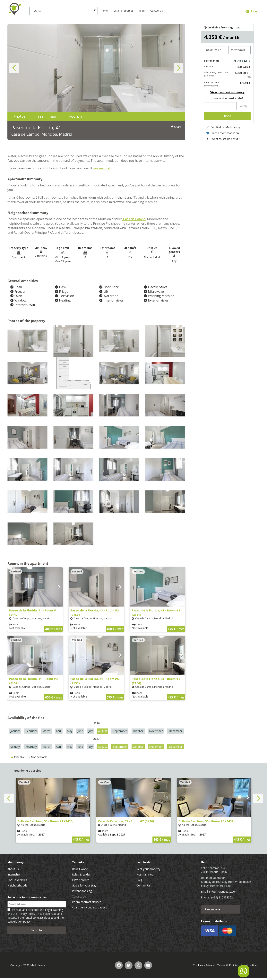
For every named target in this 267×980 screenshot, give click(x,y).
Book (227, 116)
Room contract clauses (86, 902)
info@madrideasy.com (223, 891)
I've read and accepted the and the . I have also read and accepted (35, 915)
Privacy (210, 965)
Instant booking (82, 891)
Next (178, 68)
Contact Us (156, 10)
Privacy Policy (26, 914)
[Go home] (14, 9)
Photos (19, 116)
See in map (47, 116)
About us (13, 869)
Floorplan (76, 116)
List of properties (124, 10)
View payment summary (227, 92)
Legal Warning (54, 910)
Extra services (80, 880)
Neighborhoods (17, 885)
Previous (14, 68)
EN (252, 11)
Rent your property (148, 869)
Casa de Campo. (134, 219)
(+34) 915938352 (222, 897)
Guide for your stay (84, 885)
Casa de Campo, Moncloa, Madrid (41, 134)
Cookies (198, 965)
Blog (141, 10)
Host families (144, 874)
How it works (80, 869)
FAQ (139, 880)
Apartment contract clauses (89, 907)
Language (211, 909)
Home (104, 10)
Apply (243, 106)
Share (177, 127)
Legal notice (249, 965)
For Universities (17, 880)
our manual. (102, 168)
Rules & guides (81, 874)
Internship (13, 874)
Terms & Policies (228, 965)
